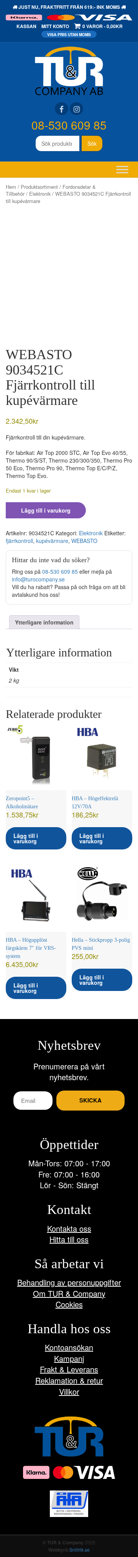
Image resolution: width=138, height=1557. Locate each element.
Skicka (90, 1100)
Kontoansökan (69, 1347)
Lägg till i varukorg (46, 510)
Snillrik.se (79, 1549)
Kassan (26, 26)
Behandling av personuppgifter (69, 1282)
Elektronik (40, 193)
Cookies (69, 1304)
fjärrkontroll (19, 541)
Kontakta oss (69, 1228)
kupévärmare (52, 541)
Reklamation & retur (69, 1380)
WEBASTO (84, 541)
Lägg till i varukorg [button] (25, 838)
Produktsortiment (39, 186)
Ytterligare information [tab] (44, 622)
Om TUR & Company (69, 1293)
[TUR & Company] (69, 70)
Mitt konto (55, 26)
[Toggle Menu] (122, 169)
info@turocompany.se (38, 579)
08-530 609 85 (69, 125)
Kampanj (69, 1358)
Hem (11, 186)
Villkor (69, 1391)
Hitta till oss (69, 1239)
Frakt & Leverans (69, 1369)
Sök (92, 143)
